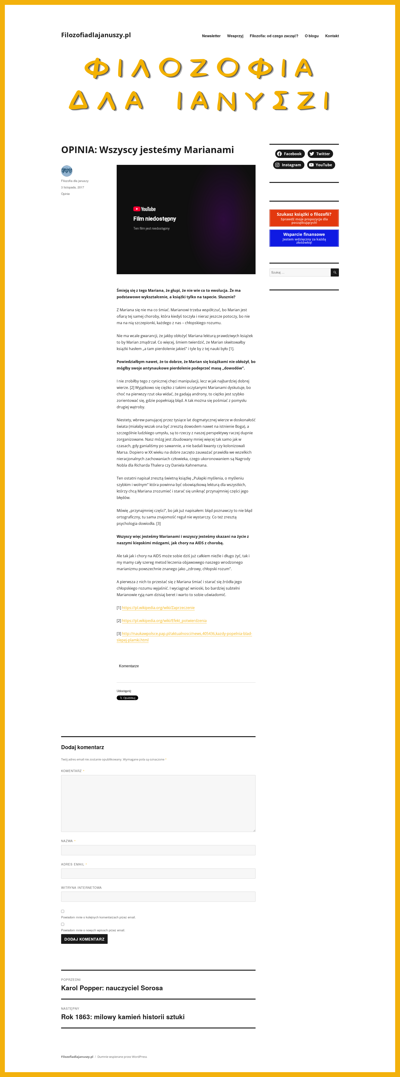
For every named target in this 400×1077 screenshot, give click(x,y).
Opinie (65, 193)
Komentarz (73, 771)
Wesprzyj (235, 35)
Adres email (74, 864)
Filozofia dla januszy (75, 180)
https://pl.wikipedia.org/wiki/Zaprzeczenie (158, 607)
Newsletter (211, 35)
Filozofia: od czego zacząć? (274, 35)
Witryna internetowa (81, 887)
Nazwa (68, 841)
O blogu (312, 35)
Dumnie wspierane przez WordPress (122, 1057)
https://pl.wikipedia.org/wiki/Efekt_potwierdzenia (164, 620)
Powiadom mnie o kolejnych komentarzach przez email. (98, 917)
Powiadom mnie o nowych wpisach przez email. (93, 930)
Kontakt (332, 35)
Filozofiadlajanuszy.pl (96, 34)
